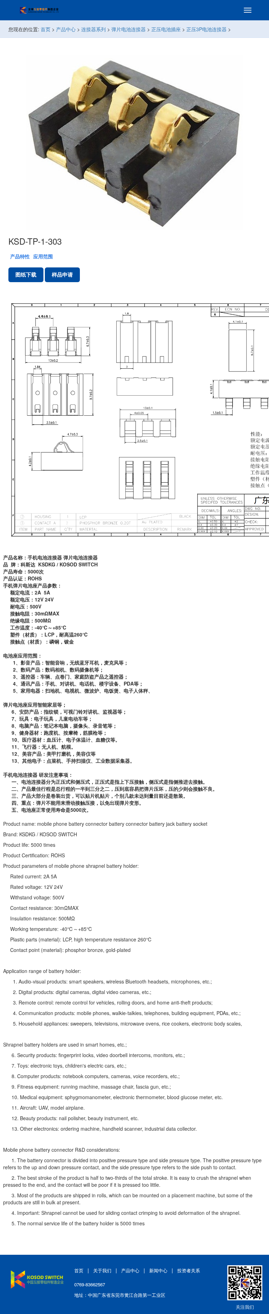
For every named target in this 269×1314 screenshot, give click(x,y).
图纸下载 (25, 274)
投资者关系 (188, 1270)
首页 (45, 29)
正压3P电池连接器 (206, 29)
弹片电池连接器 (128, 29)
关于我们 (102, 1270)
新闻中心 (158, 1270)
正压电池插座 (166, 29)
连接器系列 (93, 29)
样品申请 (62, 274)
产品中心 (66, 29)
